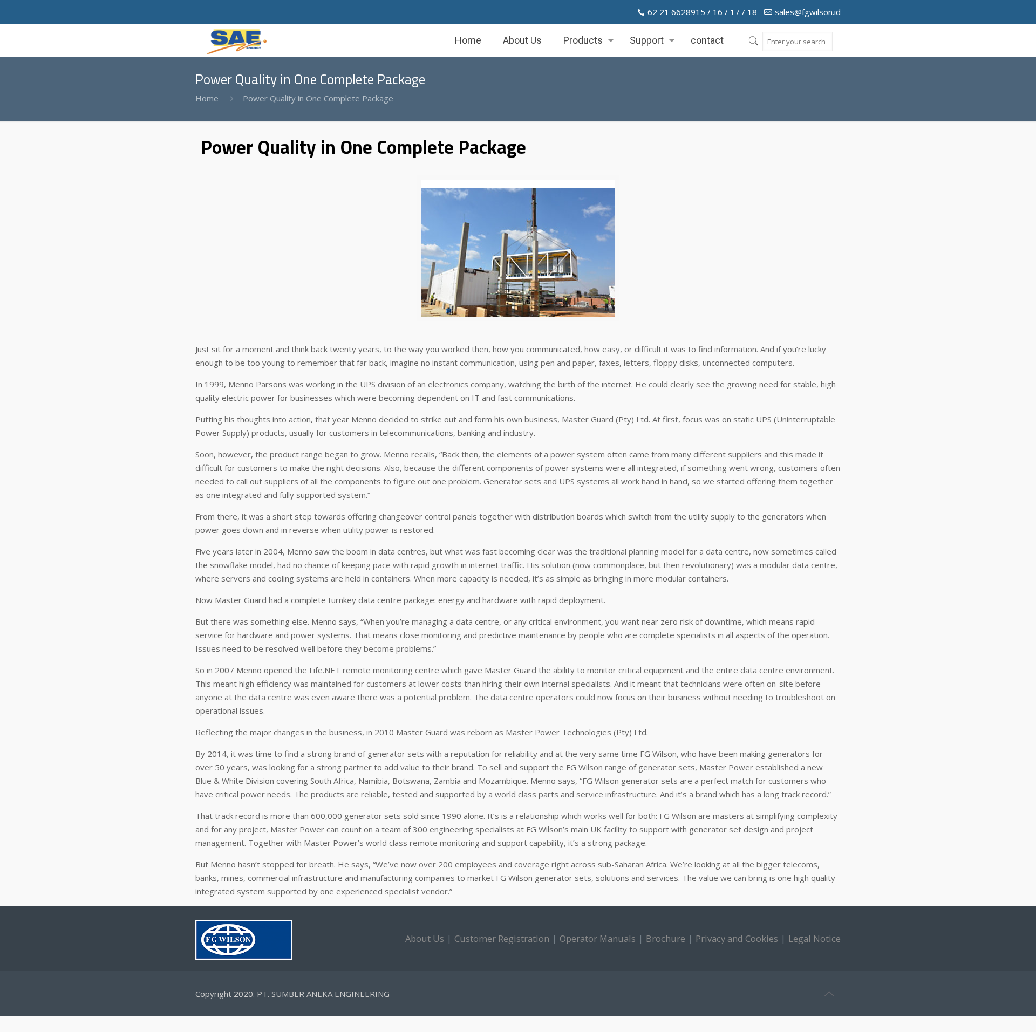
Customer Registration (501, 938)
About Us (424, 938)
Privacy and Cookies (737, 938)
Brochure (665, 938)
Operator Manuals (598, 938)
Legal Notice (814, 938)
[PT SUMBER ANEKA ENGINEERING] (236, 40)
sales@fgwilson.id (808, 11)
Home (207, 98)
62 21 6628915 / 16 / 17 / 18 (702, 11)
